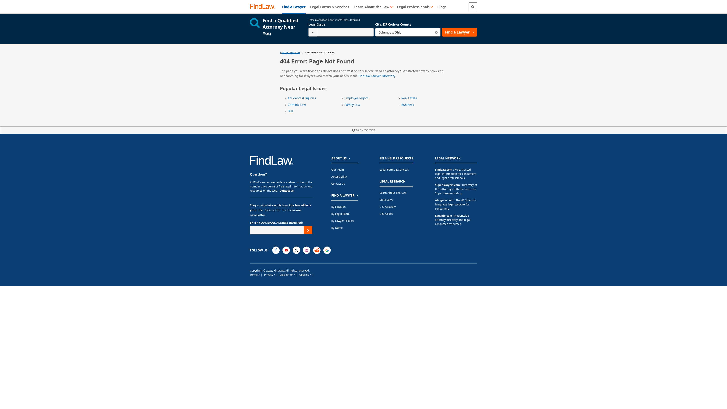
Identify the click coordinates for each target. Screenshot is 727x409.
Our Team (337, 169)
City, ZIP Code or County (393, 24)
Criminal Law (297, 105)
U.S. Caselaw (388, 206)
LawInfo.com (443, 215)
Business (407, 105)
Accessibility (339, 176)
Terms (254, 274)
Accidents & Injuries (302, 98)
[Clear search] (436, 32)
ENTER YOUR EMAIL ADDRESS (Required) (276, 222)
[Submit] (308, 230)
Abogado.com (444, 200)
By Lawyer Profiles (342, 220)
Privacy (269, 274)
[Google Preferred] (327, 250)
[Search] (473, 6)
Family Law (352, 105)
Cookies (304, 274)
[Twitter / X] (296, 250)
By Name (337, 227)
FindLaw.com (443, 169)
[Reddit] (317, 250)
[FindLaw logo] (264, 6)
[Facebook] (276, 250)
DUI (290, 111)
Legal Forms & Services (394, 169)
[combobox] (341, 32)
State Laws (386, 199)
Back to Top (365, 130)
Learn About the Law (393, 192)
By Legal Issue (340, 213)
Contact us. (287, 190)
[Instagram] (306, 250)
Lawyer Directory (290, 52)
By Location (338, 206)
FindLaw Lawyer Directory (376, 76)
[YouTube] (286, 250)
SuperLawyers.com (447, 185)
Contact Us (338, 183)
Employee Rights (356, 98)
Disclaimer (286, 274)
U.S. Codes (386, 213)
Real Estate (409, 98)
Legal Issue (316, 24)
